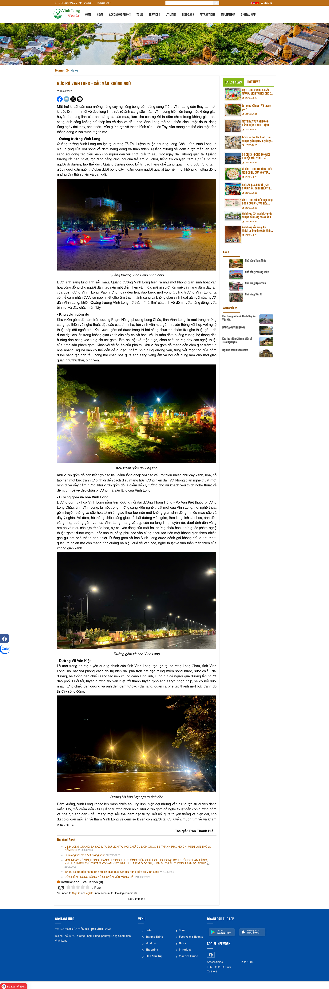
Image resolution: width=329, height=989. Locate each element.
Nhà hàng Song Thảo (250, 260)
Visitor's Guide (188, 956)
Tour (140, 14)
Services (154, 14)
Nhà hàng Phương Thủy (252, 272)
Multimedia (228, 14)
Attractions (207, 14)
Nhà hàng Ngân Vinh (250, 283)
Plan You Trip (154, 956)
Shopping (151, 949)
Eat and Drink (154, 936)
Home (88, 14)
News (100, 14)
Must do (150, 943)
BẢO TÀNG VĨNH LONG (251, 327)
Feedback (188, 14)
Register (89, 893)
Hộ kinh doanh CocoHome (253, 350)
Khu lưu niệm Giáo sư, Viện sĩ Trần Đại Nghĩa (254, 340)
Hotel (148, 930)
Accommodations (120, 14)
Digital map (248, 14)
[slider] (78, 887)
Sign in (268, 3)
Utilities (171, 14)
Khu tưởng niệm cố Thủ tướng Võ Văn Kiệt (256, 317)
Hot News (253, 81)
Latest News (233, 82)
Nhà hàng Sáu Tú (248, 294)
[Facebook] (4, 638)
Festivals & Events (191, 936)
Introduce (185, 949)
